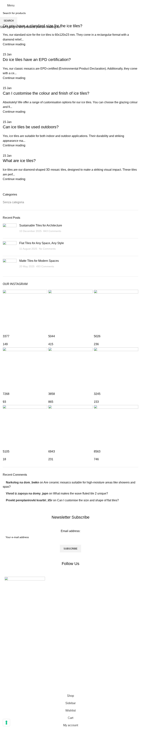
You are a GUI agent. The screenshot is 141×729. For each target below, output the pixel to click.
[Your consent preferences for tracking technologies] (6, 722)
